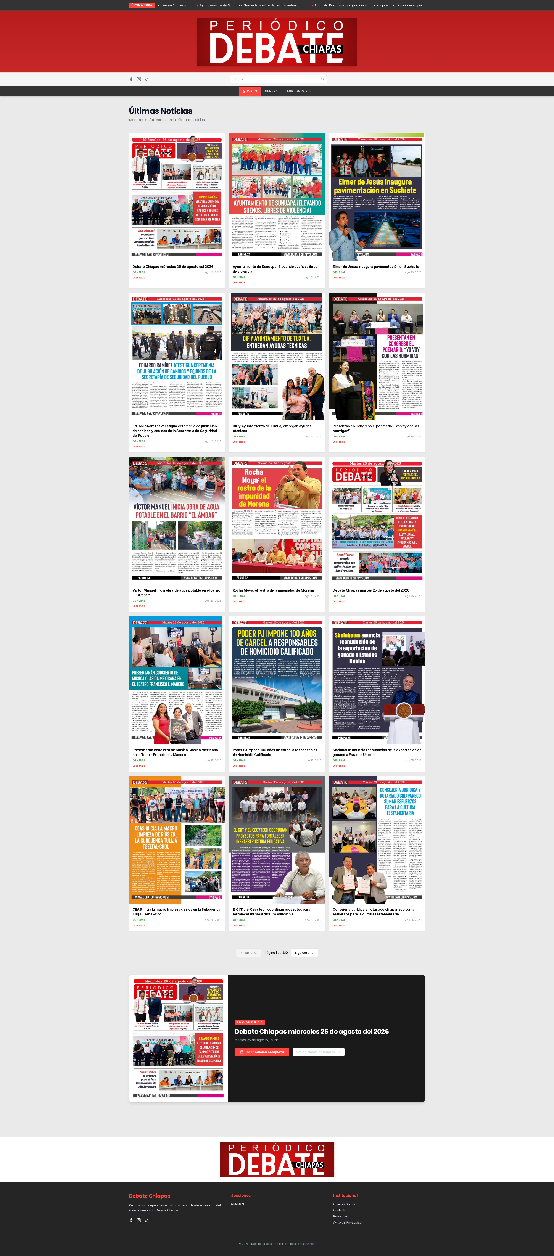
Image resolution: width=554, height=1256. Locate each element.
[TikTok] (147, 79)
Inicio (252, 91)
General (272, 91)
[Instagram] (139, 79)
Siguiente (302, 952)
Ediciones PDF (299, 91)
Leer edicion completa (265, 1052)
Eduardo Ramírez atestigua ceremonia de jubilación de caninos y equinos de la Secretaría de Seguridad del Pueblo (305, 5)
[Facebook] (131, 79)
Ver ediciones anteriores (315, 1052)
